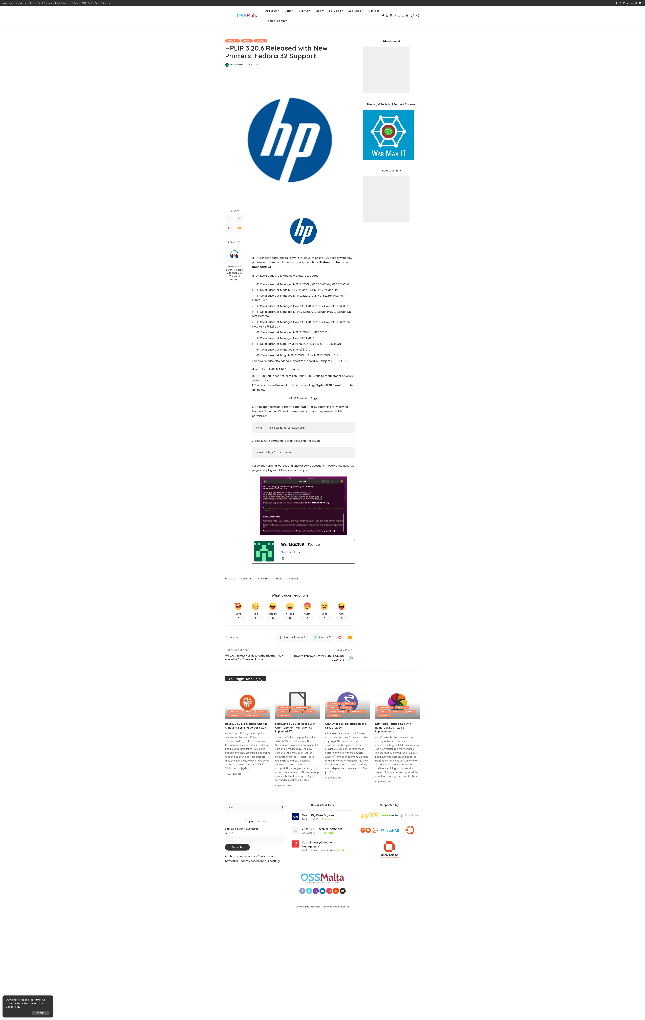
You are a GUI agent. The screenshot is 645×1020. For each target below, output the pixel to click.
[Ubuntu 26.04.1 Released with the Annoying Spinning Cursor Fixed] (247, 702)
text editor (357, 711)
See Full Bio (289, 552)
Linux (246, 41)
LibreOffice (302, 707)
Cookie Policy (13, 1006)
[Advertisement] (386, 70)
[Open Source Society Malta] (247, 16)
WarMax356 (236, 64)
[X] (620, 3)
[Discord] (640, 3)
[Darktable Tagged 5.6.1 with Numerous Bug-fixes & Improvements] (397, 702)
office (309, 711)
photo (409, 711)
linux (279, 579)
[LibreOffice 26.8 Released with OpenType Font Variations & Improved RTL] (297, 702)
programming (337, 711)
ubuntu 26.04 (252, 715)
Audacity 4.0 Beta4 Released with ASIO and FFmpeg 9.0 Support (234, 273)
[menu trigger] (230, 16)
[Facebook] (617, 3)
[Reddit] (636, 3)
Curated (247, 579)
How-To (232, 41)
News (262, 711)
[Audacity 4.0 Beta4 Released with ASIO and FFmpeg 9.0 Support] (234, 254)
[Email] (239, 228)
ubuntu (260, 41)
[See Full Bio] (299, 552)
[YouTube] (632, 3)
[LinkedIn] (628, 3)
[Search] (418, 16)
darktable (385, 707)
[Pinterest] (229, 228)
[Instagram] (624, 3)
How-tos (264, 579)
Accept (41, 1012)
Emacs (333, 703)
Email (229, 833)
